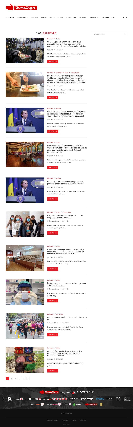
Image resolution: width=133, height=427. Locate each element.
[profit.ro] (74, 399)
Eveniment (10, 17)
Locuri (52, 17)
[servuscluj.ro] (91, 404)
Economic (50, 72)
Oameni (43, 17)
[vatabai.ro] (102, 404)
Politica (34, 17)
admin (51, 50)
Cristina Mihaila (54, 221)
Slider (58, 39)
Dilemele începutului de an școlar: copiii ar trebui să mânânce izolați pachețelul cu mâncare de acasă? (64, 353)
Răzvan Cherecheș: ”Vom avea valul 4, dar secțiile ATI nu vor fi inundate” (65, 216)
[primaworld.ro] (68, 404)
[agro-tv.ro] (78, 404)
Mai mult (52, 61)
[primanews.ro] (29, 399)
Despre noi (65, 421)
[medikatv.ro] (110, 398)
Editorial (83, 17)
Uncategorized (75, 72)
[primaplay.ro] (38, 399)
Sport (60, 17)
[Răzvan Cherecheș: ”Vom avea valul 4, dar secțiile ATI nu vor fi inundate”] (25, 224)
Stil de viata (71, 17)
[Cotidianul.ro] (88, 399)
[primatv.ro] (4, 398)
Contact (74, 421)
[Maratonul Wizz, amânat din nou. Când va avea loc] (25, 326)
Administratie (22, 17)
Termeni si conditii (52, 421)
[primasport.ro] (56, 399)
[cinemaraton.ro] (118, 399)
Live (113, 17)
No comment (94, 17)
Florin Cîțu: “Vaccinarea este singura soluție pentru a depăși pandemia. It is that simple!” (65, 182)
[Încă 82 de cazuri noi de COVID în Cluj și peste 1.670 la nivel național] (25, 292)
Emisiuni (105, 17)
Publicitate (83, 421)
